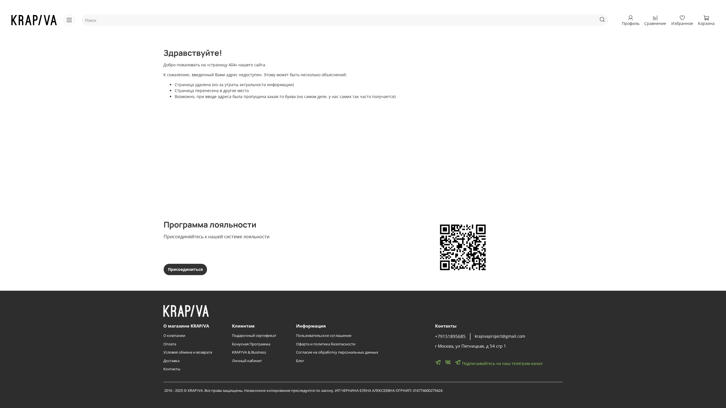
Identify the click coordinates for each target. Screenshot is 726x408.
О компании (174, 335)
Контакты (171, 369)
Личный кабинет (247, 360)
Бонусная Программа (251, 344)
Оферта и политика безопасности (325, 344)
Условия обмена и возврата (187, 352)
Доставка (171, 360)
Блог (300, 360)
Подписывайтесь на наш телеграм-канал (502, 363)
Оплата (169, 344)
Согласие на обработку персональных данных (337, 352)
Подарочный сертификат (254, 335)
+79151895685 (450, 336)
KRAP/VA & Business (249, 352)
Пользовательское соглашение (323, 335)
